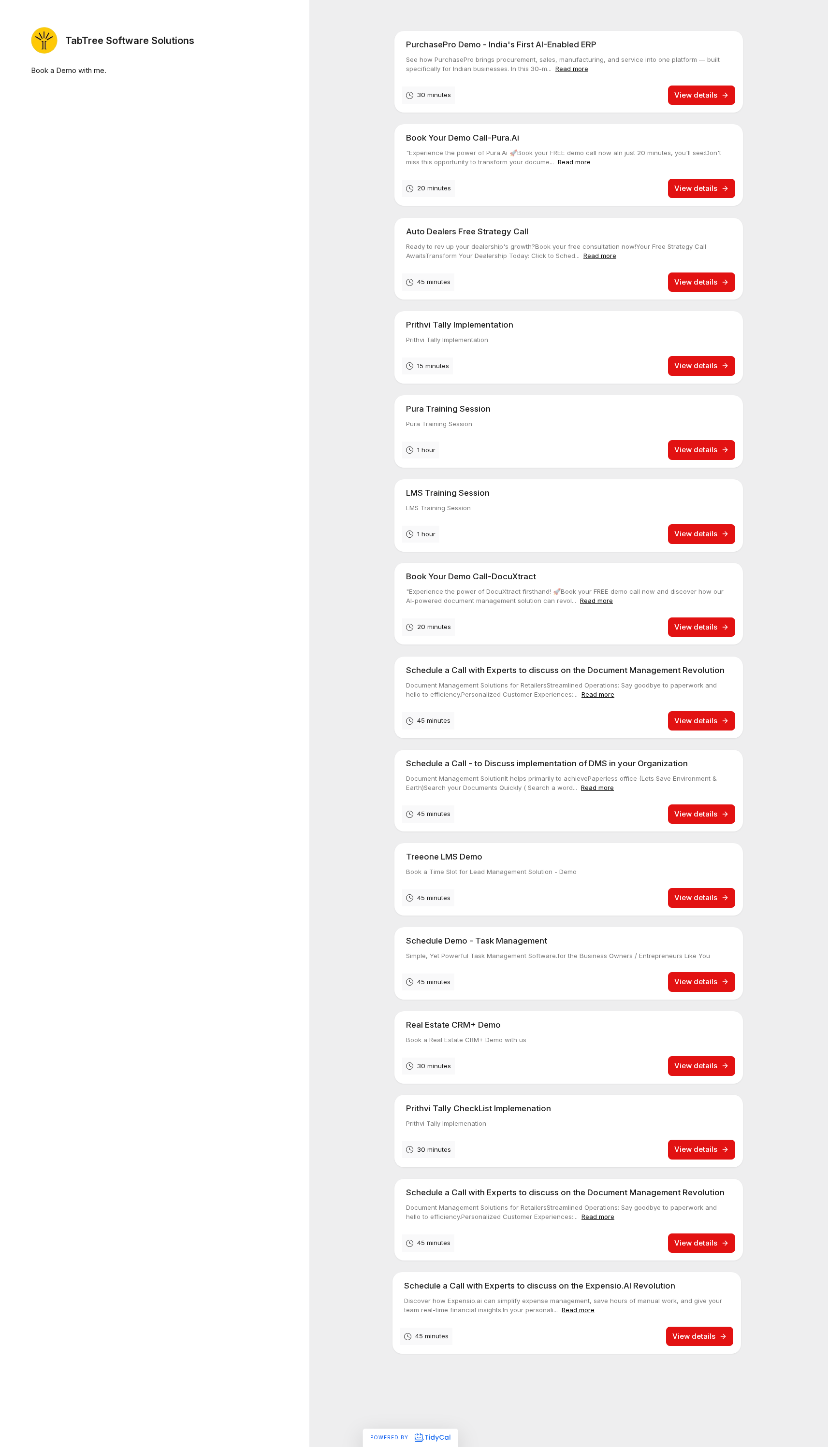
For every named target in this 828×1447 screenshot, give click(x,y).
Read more (571, 68)
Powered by (390, 1437)
